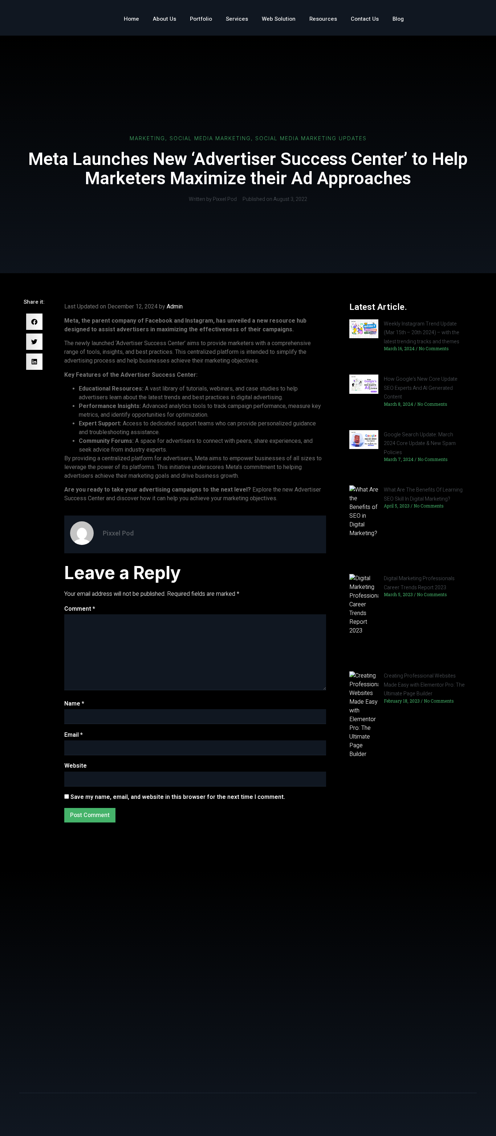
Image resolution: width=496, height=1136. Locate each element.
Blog (398, 19)
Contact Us (365, 19)
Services (237, 19)
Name (74, 703)
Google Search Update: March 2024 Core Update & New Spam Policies (420, 443)
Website (75, 765)
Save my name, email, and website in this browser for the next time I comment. (177, 797)
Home (131, 19)
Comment (79, 609)
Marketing (147, 138)
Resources (323, 19)
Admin (175, 306)
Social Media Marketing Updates (311, 138)
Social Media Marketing (210, 138)
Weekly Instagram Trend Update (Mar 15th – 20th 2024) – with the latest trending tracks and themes (421, 332)
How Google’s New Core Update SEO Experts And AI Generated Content (421, 388)
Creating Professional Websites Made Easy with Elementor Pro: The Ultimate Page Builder (424, 685)
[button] (34, 322)
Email (73, 735)
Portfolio (201, 19)
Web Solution (279, 19)
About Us (164, 19)
